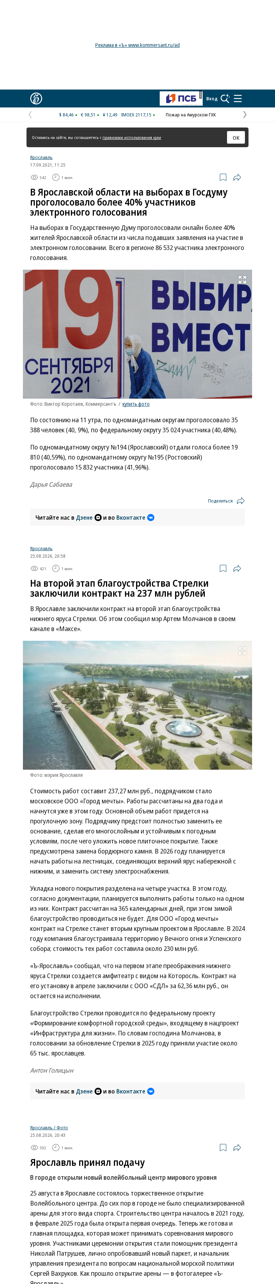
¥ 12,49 (110, 114)
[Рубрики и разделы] (237, 98)
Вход (212, 98)
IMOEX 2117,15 (136, 114)
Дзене (84, 517)
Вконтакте (130, 517)
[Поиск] (225, 98)
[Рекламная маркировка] (200, 94)
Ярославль (41, 157)
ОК (236, 137)
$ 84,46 (66, 114)
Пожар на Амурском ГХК (191, 114)
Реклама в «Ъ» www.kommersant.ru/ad (137, 45)
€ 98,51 (88, 114)
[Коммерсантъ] (36, 98)
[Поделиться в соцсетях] (237, 177)
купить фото (136, 403)
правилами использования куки (131, 137)
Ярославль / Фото (49, 1127)
